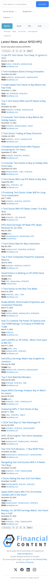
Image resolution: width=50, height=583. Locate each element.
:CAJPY (21, 172)
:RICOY (17, 139)
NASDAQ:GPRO (11, 351)
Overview (7, 31)
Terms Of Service (27, 562)
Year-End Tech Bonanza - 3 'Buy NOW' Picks (22, 448)
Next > (29, 51)
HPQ (9, 234)
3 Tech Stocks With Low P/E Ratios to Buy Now (23, 179)
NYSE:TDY (26, 266)
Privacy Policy (41, 559)
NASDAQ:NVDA (32, 370)
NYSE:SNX (9, 266)
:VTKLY (17, 401)
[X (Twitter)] (15, 570)
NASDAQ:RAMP (29, 428)
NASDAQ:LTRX (11, 370)
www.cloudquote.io (25, 553)
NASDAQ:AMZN (20, 126)
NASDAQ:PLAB (26, 64)
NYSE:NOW (14, 93)
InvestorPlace (11, 238)
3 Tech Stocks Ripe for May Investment (20, 243)
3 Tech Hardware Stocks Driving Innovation (22, 71)
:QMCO (22, 415)
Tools (39, 26)
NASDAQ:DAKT (11, 503)
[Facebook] (22, 570)
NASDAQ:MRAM (12, 313)
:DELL (8, 185)
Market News (25, 236)
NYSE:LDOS (23, 93)
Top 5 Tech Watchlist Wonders (16, 377)
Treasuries (7, 36)
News (14, 31)
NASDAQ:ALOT (26, 401)
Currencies (22, 31)
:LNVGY (30, 126)
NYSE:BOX (9, 201)
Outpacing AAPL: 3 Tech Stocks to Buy (19, 409)
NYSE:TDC (27, 201)
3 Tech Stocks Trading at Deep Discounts (21, 133)
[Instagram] (34, 570)
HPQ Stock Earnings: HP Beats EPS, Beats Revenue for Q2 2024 (21, 226)
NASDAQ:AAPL (20, 77)
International (32, 31)
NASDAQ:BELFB (11, 484)
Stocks (19, 26)
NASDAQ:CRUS (24, 313)
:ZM (7, 93)
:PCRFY (17, 471)
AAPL (10, 399)
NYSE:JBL (18, 110)
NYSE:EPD (9, 155)
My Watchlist (27, 11)
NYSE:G (8, 64)
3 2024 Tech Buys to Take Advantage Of (20, 422)
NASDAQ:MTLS (11, 455)
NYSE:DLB (9, 383)
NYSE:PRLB (22, 249)
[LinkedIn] (28, 570)
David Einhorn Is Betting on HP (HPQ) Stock (22, 273)
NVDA (10, 311)
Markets (7, 26)
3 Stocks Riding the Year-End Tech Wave (21, 478)
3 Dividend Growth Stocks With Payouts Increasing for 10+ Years (20, 148)
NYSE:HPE (22, 217)
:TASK (22, 294)
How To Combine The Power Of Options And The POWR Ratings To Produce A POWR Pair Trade (23, 323)
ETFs (29, 26)
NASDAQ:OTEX (26, 139)
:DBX (25, 383)
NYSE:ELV (26, 155)
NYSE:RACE (31, 249)
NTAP (10, 519)
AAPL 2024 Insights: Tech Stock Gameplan (21, 435)
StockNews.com (12, 66)
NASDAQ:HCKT (11, 249)
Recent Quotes (8, 11)
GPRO (10, 349)
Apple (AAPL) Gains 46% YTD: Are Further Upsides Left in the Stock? (21, 493)
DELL (9, 367)
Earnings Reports (12, 236)
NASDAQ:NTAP (32, 77)
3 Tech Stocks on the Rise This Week (19, 288)
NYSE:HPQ (16, 64)
